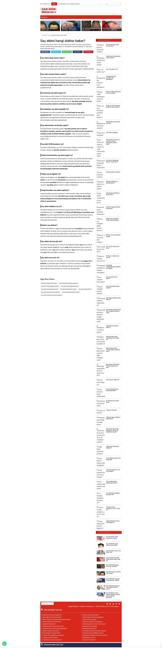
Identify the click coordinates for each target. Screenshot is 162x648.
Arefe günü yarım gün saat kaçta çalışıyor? (94, 630)
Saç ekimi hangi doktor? (85, 289)
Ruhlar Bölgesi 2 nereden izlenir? (51, 633)
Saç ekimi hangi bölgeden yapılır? (70, 286)
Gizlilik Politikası (73, 606)
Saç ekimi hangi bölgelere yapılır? (50, 286)
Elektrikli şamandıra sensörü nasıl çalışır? (94, 624)
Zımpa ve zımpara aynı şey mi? (50, 630)
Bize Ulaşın (115, 606)
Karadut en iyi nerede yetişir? (91, 615)
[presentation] (98, 4)
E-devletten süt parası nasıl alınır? (52, 639)
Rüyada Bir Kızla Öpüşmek (90, 626)
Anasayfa (44, 17)
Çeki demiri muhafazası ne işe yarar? (93, 621)
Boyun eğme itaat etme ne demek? (51, 617)
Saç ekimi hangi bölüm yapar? (49, 283)
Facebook (45, 51)
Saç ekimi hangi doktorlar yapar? (71, 292)
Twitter (57, 51)
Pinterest (89, 51)
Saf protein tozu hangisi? (90, 619)
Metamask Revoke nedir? (90, 628)
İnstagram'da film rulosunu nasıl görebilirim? (54, 628)
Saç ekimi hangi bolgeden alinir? (49, 289)
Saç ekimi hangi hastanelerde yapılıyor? (51, 295)
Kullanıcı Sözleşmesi (87, 606)
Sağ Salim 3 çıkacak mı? (49, 624)
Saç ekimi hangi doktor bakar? (59, 35)
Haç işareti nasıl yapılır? (89, 639)
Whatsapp (67, 51)
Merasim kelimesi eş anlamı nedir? (51, 621)
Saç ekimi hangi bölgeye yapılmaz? (68, 283)
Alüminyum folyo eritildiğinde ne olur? (93, 633)
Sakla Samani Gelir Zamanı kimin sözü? (53, 626)
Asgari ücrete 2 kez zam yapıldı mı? (52, 615)
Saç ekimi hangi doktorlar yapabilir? (50, 292)
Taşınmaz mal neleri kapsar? (50, 637)
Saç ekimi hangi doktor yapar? (68, 289)
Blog (49, 35)
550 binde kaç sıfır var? (89, 637)
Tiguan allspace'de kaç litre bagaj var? (93, 617)
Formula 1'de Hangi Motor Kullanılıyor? (53, 635)
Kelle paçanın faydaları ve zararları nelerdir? (95, 635)
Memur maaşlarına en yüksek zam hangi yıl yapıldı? (56, 619)
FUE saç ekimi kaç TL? (64, 3)
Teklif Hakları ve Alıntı (102, 606)
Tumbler (78, 51)
